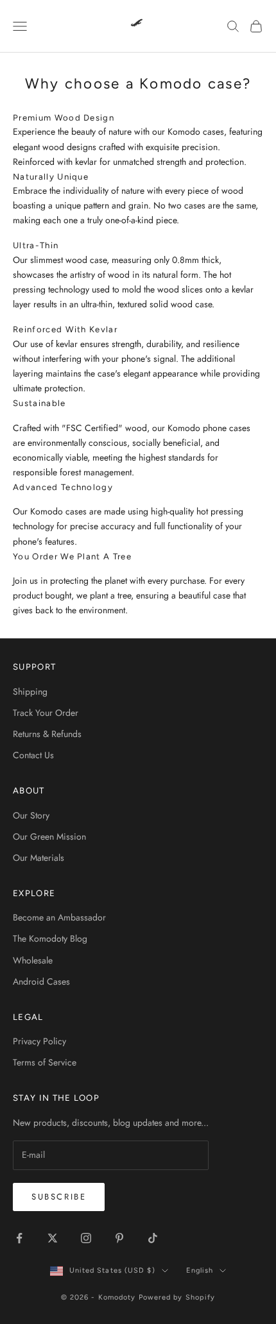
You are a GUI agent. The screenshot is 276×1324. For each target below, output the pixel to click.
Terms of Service (44, 1062)
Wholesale (33, 960)
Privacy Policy (39, 1041)
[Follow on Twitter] (52, 1238)
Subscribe (58, 1197)
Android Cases (41, 981)
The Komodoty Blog (50, 938)
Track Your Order (45, 712)
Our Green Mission (49, 836)
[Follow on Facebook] (19, 1238)
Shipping (30, 691)
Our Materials (38, 857)
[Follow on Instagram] (86, 1238)
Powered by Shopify (177, 1297)
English (200, 1270)
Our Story (31, 815)
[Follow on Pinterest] (119, 1238)
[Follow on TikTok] (152, 1238)
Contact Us (33, 755)
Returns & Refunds (47, 733)
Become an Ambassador (59, 917)
